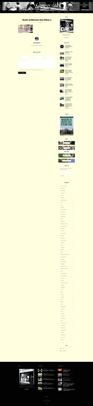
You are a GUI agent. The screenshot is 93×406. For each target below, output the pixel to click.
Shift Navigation (63, 306)
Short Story (62, 308)
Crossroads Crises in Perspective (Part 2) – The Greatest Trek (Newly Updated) (68, 384)
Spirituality (62, 313)
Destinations (63, 228)
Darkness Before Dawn (64, 223)
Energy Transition (68, 108)
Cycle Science (67, 74)
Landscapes (62, 259)
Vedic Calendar (63, 337)
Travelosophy (66, 11)
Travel (66, 87)
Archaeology (63, 193)
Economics (62, 230)
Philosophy (62, 285)
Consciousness (63, 211)
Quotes (62, 299)
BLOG (62, 202)
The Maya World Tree (66, 380)
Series (62, 304)
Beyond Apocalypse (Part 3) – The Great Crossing (68, 64)
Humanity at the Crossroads (65, 254)
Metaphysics (63, 263)
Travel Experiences (64, 323)
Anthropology (63, 190)
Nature (62, 271)
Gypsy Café (48, 400)
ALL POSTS (31, 11)
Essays (53, 11)
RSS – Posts (63, 348)
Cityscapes (62, 207)
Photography (46, 11)
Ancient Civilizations (64, 185)
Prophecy (62, 294)
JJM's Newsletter (63, 256)
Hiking (62, 252)
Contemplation (63, 216)
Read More (66, 37)
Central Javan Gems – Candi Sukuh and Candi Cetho (69, 85)
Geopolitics (62, 249)
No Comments (40, 22)
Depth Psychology (63, 226)
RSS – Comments (63, 350)
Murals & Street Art (64, 266)
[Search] (72, 12)
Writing (62, 339)
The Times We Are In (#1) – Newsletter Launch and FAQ (68, 78)
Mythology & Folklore (64, 268)
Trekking (59, 11)
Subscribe (62, 175)
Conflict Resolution (64, 209)
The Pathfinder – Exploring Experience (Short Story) (68, 46)
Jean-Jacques (36, 43)
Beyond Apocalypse (64, 200)
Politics (62, 292)
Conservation (63, 214)
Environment (63, 242)
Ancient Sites (63, 188)
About (25, 11)
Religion (62, 301)
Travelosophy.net (63, 330)
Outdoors (62, 280)
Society (62, 311)
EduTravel (62, 235)
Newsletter (38, 11)
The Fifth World (63, 318)
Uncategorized (63, 334)
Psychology (62, 297)
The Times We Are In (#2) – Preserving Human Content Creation (54, 379)
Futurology (67, 94)
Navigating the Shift (64, 273)
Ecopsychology (63, 233)
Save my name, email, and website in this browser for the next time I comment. (31, 69)
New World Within (63, 275)
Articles (62, 195)
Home (20, 11)
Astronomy (67, 67)
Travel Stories (63, 325)
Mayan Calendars (63, 261)
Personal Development (64, 282)
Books (62, 204)
